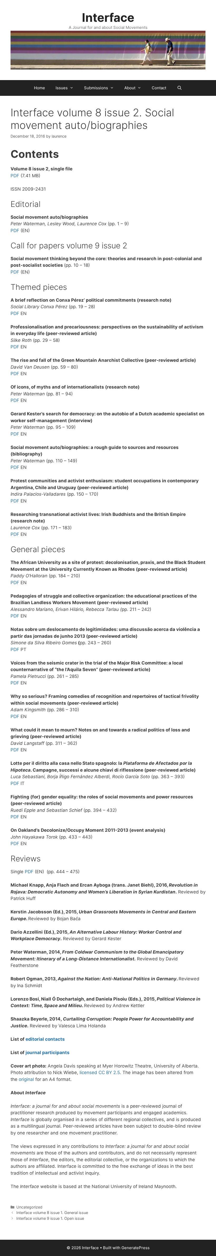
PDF (15, 175)
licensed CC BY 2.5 (100, 1072)
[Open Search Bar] (179, 88)
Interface (108, 17)
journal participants (48, 1052)
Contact (159, 87)
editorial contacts (45, 1039)
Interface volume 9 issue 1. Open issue (50, 1218)
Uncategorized (29, 1207)
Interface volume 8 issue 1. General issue (52, 1212)
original (26, 1079)
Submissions (96, 87)
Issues (62, 87)
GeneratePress (135, 1247)
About (129, 87)
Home (39, 87)
